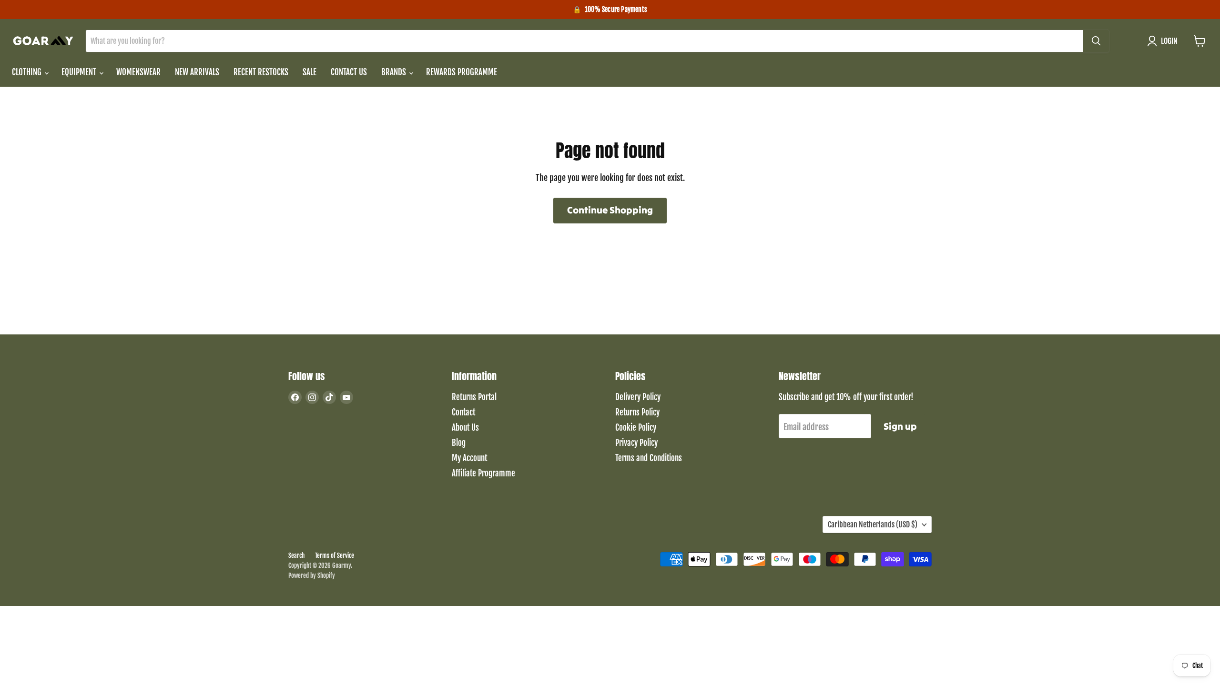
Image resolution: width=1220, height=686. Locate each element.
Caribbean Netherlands (872, 524)
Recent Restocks (261, 72)
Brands (394, 72)
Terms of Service (334, 555)
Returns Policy (637, 412)
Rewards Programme (461, 72)
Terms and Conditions (648, 458)
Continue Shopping (610, 210)
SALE (309, 72)
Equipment (79, 72)
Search (296, 555)
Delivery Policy (638, 397)
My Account (469, 458)
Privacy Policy (636, 443)
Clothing (27, 72)
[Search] (1096, 41)
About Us (465, 428)
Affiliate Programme (483, 473)
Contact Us (349, 72)
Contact (463, 412)
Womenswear (138, 72)
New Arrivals (197, 72)
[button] (1164, 41)
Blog (459, 443)
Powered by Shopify (311, 575)
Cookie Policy (635, 428)
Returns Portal (474, 397)
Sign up (900, 426)
